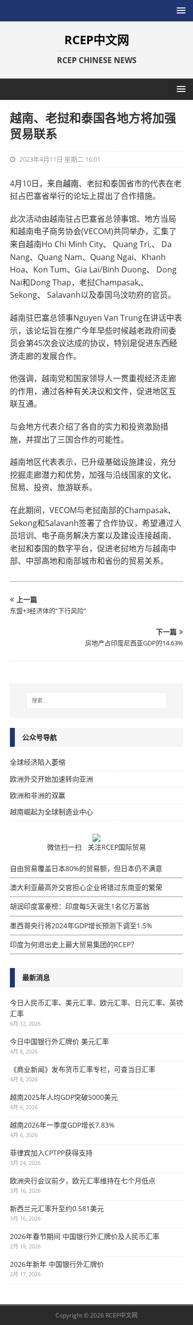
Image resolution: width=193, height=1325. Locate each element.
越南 (71, 183)
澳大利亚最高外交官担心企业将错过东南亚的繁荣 (86, 887)
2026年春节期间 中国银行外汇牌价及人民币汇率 (84, 1236)
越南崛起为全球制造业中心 (51, 811)
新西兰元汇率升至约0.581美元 (57, 1208)
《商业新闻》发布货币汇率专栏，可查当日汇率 (82, 1069)
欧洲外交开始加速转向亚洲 (51, 779)
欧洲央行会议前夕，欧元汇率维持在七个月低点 (82, 1180)
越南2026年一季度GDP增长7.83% (62, 1125)
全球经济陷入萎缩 (37, 762)
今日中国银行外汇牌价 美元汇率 (59, 1041)
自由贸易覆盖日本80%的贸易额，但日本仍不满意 (86, 868)
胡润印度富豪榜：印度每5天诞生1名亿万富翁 (79, 906)
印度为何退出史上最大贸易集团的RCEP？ (74, 944)
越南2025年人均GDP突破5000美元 (64, 1097)
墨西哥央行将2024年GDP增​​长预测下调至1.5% (81, 925)
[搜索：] (97, 700)
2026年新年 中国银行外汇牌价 (57, 1264)
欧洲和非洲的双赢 (37, 795)
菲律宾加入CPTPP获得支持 (51, 1152)
